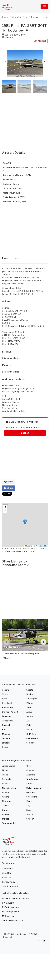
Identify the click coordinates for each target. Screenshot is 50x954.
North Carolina (9, 788)
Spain (29, 810)
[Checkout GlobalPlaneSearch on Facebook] (38, 941)
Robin (29, 729)
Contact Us (7, 868)
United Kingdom (33, 788)
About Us (6, 873)
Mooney (6, 734)
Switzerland (31, 797)
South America (9, 823)
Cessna (5, 690)
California (6, 779)
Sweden (30, 819)
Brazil (29, 766)
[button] (25, 63)
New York (6, 801)
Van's (28, 707)
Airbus (29, 712)
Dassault (6, 725)
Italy (28, 805)
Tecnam (6, 738)
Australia (30, 775)
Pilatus (29, 703)
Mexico (5, 819)
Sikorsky (30, 743)
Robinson (6, 716)
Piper (4, 698)
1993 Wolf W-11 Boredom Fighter (21, 653)
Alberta (5, 814)
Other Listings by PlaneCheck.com (14, 563)
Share (9, 481)
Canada (5, 805)
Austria (29, 814)
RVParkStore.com (10, 907)
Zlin (28, 721)
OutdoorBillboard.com (12, 920)
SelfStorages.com (10, 911)
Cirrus (5, 694)
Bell (4, 729)
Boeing (29, 694)
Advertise (6, 877)
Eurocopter (31, 698)
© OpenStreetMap (41, 546)
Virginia (5, 792)
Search (25, 433)
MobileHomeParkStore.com (15, 898)
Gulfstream (7, 721)
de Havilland (32, 738)
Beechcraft (7, 703)
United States (8, 766)
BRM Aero (31, 734)
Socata (29, 690)
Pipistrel (30, 725)
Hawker (5, 747)
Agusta (29, 716)
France (29, 801)
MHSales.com (8, 916)
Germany (30, 792)
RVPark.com (8, 903)
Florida (5, 770)
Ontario (5, 810)
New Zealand (32, 779)
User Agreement (10, 886)
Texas (5, 775)
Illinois (5, 783)
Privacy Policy (8, 882)
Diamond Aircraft (10, 712)
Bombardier (7, 707)
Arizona (5, 797)
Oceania (30, 770)
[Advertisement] (25, 119)
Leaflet (29, 546)
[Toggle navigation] (44, 6)
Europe (29, 783)
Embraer (6, 743)
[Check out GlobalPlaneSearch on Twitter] (44, 941)
